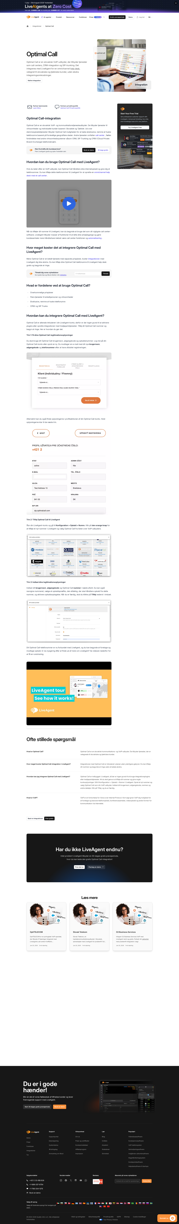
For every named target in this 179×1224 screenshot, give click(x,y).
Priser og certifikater (82, 1141)
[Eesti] (88, 1203)
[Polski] (129, 1203)
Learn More (37, 108)
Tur (28, 1155)
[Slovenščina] (147, 1203)
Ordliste (104, 1141)
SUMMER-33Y (55, 10)
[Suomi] (91, 1203)
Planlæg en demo (95, 867)
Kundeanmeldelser (81, 1145)
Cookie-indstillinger (139, 1217)
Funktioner (30, 1146)
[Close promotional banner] (176, 3)
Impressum (79, 1153)
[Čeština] (65, 1203)
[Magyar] (103, 1203)
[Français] (95, 1203)
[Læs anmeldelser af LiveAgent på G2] (98, 1181)
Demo (131, 17)
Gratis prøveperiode (117, 17)
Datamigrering (54, 1141)
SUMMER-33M (35, 10)
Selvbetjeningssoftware (136, 1149)
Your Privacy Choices (110, 1219)
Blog (103, 1136)
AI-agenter (47, 17)
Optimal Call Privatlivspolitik (70, 108)
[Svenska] (151, 1203)
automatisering (95, 238)
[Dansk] (69, 1203)
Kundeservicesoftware (136, 1141)
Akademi (105, 1145)
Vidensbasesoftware (135, 1136)
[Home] (28, 26)
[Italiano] (106, 1203)
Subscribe (146, 1181)
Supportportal (53, 1136)
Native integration (34, 80)
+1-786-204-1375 (36, 1189)
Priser (28, 1142)
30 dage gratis (103, 150)
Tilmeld (105, 273)
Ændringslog (53, 1149)
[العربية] (58, 1203)
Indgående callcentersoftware (138, 1153)
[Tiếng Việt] (104, 1206)
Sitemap (127, 1217)
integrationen (94, 259)
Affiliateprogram (80, 1149)
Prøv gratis (49, 818)
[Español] (84, 1203)
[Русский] (140, 1203)
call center (99, 135)
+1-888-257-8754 (36, 1184)
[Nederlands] (121, 1203)
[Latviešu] (117, 1203)
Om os (77, 1136)
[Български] (61, 1203)
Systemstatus (53, 1145)
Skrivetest (105, 1153)
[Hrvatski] (99, 1203)
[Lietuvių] (114, 1203)
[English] (80, 1203)
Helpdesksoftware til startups (138, 1166)
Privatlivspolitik (108, 1217)
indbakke (63, 275)
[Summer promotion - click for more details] (89, 6)
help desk (75, 68)
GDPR (119, 1217)
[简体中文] (108, 1206)
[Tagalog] (101, 1206)
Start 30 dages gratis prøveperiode (37, 1107)
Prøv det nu (79, 867)
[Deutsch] (73, 1203)
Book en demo (89, 150)
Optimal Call (49, 26)
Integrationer (37, 26)
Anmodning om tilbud (56, 1153)
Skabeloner (106, 1149)
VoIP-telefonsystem (135, 1145)
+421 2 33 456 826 (36, 1180)
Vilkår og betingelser (78, 1217)
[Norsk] (125, 1203)
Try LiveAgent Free (135, 127)
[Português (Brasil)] (132, 1203)
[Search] (105, 17)
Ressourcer (70, 17)
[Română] (136, 1203)
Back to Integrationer (35, 818)
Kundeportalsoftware (135, 1162)
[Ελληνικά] (76, 1203)
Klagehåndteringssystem (136, 1158)
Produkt (59, 17)
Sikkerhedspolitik (94, 1217)
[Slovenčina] (144, 1203)
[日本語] (110, 1203)
